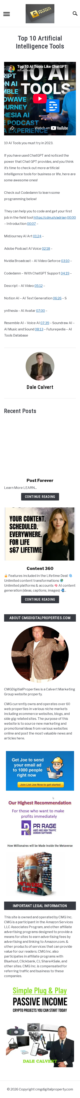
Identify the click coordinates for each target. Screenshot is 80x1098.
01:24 (37, 236)
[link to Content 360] (40, 534)
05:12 (38, 286)
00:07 (31, 224)
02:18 (46, 249)
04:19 (65, 273)
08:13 (39, 329)
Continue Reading (40, 497)
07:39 (44, 323)
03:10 (65, 261)
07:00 (40, 311)
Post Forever (40, 480)
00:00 (71, 218)
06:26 (57, 298)
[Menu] (6, 14)
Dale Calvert (40, 387)
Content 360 (40, 568)
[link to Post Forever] (40, 446)
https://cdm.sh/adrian (49, 218)
